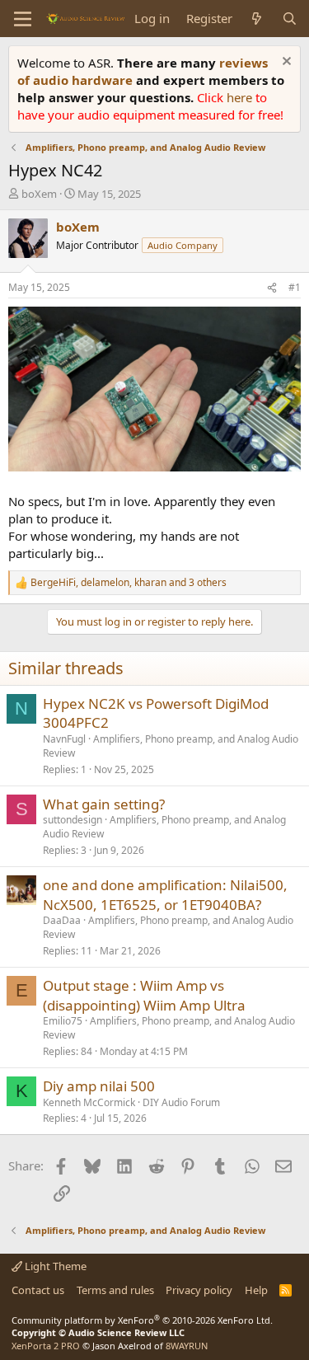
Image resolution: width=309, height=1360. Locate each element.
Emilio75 (62, 1021)
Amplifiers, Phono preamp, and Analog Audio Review (170, 746)
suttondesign (72, 820)
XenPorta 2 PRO (46, 1345)
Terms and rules (115, 1290)
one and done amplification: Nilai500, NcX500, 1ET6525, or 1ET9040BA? (165, 894)
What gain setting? (104, 804)
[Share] (272, 288)
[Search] (290, 18)
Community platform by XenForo (142, 1320)
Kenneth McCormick (89, 1102)
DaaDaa (62, 920)
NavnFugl (64, 739)
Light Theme (54, 1266)
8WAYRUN (187, 1345)
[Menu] (22, 19)
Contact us (38, 1290)
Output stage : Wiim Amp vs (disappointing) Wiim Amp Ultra (144, 995)
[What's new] (257, 18)
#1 (294, 287)
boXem (39, 193)
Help (256, 1290)
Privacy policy (199, 1290)
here (241, 97)
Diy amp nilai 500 (99, 1085)
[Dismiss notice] (285, 63)
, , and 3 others (128, 582)
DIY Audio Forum (181, 1102)
